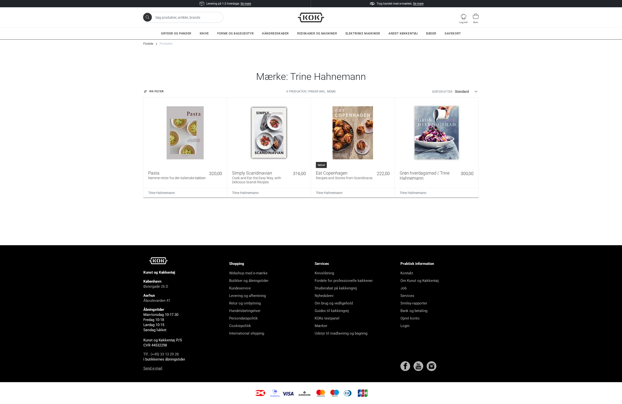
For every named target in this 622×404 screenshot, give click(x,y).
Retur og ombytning (245, 303)
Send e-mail (152, 368)
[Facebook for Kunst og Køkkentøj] (405, 366)
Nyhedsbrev (324, 296)
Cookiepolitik (240, 326)
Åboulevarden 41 (156, 300)
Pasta (177, 175)
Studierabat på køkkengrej (336, 288)
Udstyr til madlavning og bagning (341, 333)
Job (403, 288)
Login (404, 326)
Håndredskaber (275, 33)
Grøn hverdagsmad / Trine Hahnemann (424, 175)
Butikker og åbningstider (248, 280)
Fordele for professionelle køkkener (344, 280)
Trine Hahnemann (161, 193)
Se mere (246, 3)
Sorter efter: (442, 91)
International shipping (246, 333)
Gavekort (453, 33)
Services (407, 296)
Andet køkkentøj (403, 33)
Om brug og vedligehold (334, 303)
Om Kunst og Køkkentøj (419, 280)
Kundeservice (240, 288)
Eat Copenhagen (344, 175)
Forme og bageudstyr (235, 33)
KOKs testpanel (327, 318)
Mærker (321, 326)
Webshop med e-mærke (248, 273)
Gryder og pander (176, 33)
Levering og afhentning (247, 296)
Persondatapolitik (243, 318)
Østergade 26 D (155, 286)
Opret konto (410, 318)
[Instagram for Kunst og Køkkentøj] (431, 366)
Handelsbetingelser (244, 311)
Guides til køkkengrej (332, 311)
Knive (204, 33)
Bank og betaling (413, 311)
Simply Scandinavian (256, 177)
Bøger (431, 33)
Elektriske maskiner (363, 33)
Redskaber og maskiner (317, 33)
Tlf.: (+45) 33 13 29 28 (161, 354)
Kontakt (406, 273)
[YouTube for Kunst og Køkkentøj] (419, 366)
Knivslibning (324, 273)
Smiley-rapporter (413, 303)
